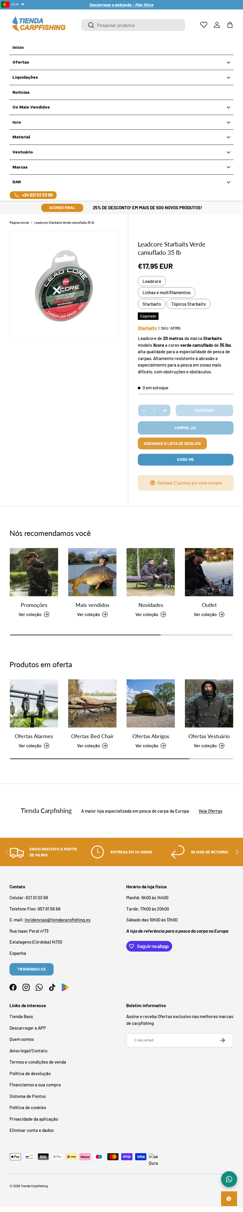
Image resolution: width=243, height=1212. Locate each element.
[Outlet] (209, 572)
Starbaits (152, 304)
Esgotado (204, 410)
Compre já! (185, 427)
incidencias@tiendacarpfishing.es (57, 919)
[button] (229, 24)
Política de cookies (27, 1107)
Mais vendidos (92, 605)
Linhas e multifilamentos (167, 292)
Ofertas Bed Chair (92, 736)
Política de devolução (30, 1073)
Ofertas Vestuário (209, 736)
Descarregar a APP (27, 1027)
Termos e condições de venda (37, 1061)
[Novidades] (151, 572)
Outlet (209, 605)
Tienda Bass (21, 1016)
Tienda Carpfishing (34, 1186)
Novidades (150, 605)
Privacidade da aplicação (33, 1119)
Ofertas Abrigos (150, 736)
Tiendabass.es (31, 969)
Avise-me (185, 459)
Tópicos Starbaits (188, 304)
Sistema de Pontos (27, 1096)
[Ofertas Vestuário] (209, 703)
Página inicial (19, 222)
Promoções (34, 605)
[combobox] (133, 25)
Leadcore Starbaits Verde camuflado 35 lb (64, 222)
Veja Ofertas (210, 811)
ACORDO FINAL (62, 207)
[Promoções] (34, 572)
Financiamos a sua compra (35, 1084)
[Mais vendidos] (92, 572)
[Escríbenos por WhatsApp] (229, 1179)
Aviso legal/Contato (28, 1050)
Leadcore (152, 281)
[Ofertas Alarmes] (34, 703)
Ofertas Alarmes (34, 736)
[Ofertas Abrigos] (151, 703)
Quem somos (21, 1039)
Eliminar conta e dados (31, 1130)
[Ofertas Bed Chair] (92, 703)
